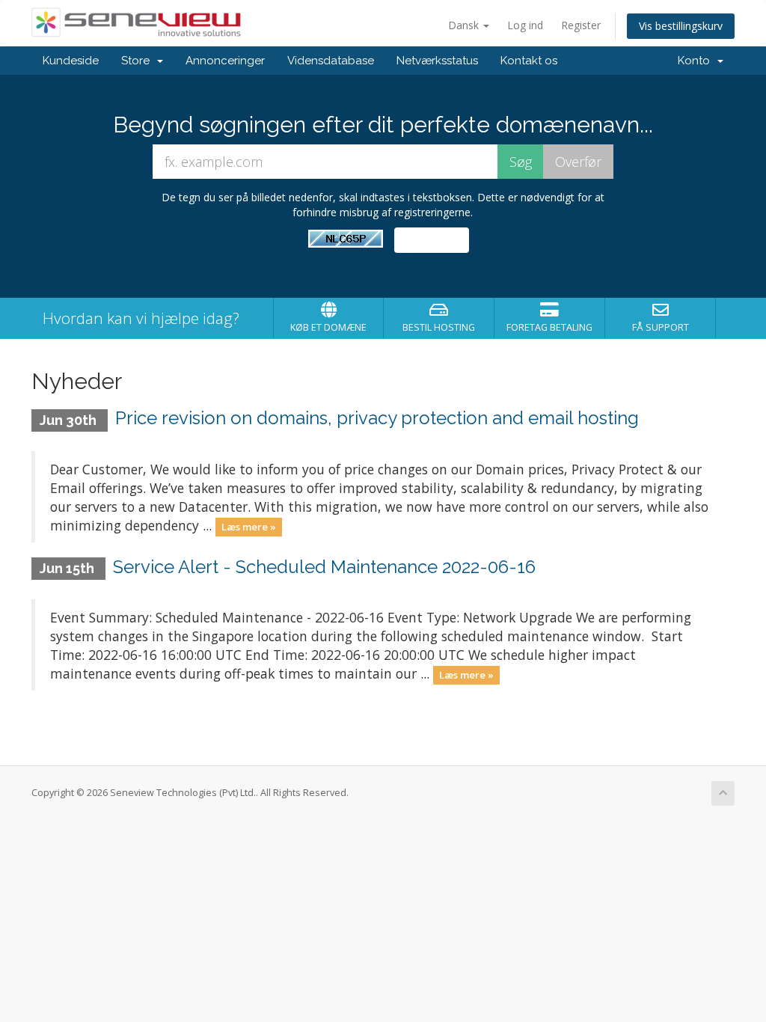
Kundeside (71, 60)
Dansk (465, 25)
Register (581, 25)
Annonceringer (225, 60)
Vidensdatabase (330, 60)
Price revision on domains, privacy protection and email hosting (377, 418)
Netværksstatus (437, 60)
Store (138, 60)
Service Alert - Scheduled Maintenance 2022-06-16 (324, 567)
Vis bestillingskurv (681, 26)
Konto (697, 60)
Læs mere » (248, 526)
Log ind (525, 25)
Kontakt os (528, 60)
